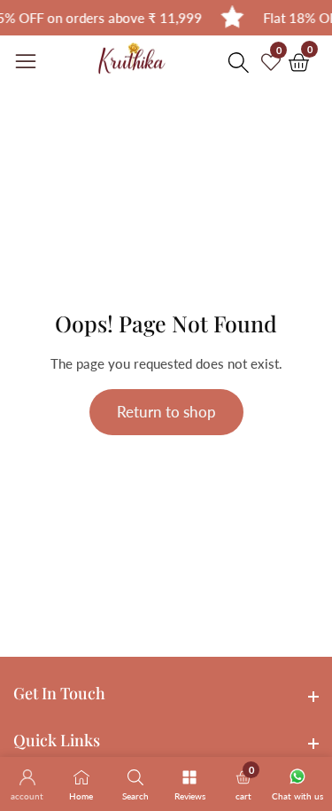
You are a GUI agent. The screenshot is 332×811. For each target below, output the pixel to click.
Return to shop (166, 411)
